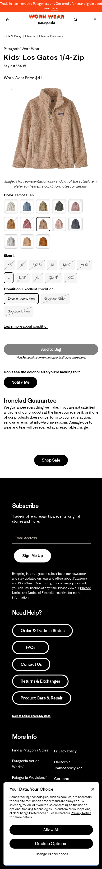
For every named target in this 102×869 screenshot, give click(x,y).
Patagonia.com (32, 357)
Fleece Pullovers (51, 36)
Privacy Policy (65, 751)
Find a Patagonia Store (30, 750)
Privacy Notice (81, 813)
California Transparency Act (68, 765)
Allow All (51, 829)
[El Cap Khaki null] (43, 206)
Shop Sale (51, 460)
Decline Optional (51, 843)
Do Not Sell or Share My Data (31, 716)
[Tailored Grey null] (11, 241)
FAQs (30, 647)
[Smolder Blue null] (76, 224)
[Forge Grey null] (60, 206)
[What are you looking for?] (75, 19)
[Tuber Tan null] (27, 241)
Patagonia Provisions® (29, 777)
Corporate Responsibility (65, 781)
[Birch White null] (11, 206)
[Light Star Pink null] (27, 224)
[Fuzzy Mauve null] (76, 206)
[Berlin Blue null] (27, 206)
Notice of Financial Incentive (47, 593)
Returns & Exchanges (40, 681)
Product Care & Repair (42, 698)
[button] (7, 19)
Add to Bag (51, 349)
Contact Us (31, 664)
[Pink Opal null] (60, 224)
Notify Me (20, 382)
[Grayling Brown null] (11, 224)
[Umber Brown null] (43, 241)
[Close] (93, 789)
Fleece (30, 36)
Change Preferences (51, 854)
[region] (51, 823)
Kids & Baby (12, 36)
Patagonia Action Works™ (25, 764)
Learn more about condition (26, 326)
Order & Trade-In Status (42, 630)
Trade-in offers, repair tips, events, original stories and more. (46, 519)
